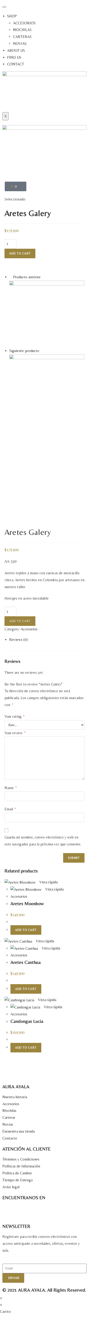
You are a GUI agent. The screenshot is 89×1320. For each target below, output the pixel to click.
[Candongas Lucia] (47, 314)
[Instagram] (8, 1211)
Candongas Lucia (26, 1021)
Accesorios (29, 629)
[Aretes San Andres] (47, 392)
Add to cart (20, 253)
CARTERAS (22, 36)
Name (11, 788)
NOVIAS (20, 43)
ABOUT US (16, 50)
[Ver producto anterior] (10, 277)
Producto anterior (27, 277)
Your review (15, 733)
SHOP (12, 16)
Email (10, 809)
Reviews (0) (18, 639)
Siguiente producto (24, 350)
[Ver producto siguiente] (41, 350)
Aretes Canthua (25, 962)
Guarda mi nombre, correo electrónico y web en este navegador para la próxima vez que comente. (43, 840)
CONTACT (15, 64)
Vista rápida (48, 882)
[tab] (47, 639)
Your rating (14, 716)
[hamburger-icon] (4, 7)
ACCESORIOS (24, 23)
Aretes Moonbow (27, 903)
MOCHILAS (22, 29)
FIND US (14, 57)
